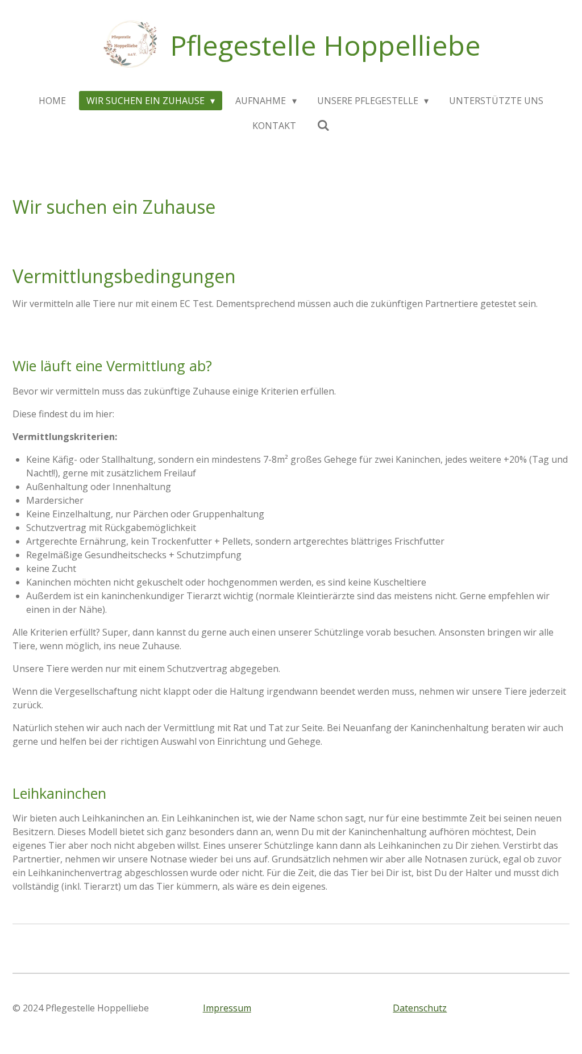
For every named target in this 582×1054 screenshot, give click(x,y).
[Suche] (322, 125)
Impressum (227, 1008)
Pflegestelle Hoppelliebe (325, 45)
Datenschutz (420, 1008)
